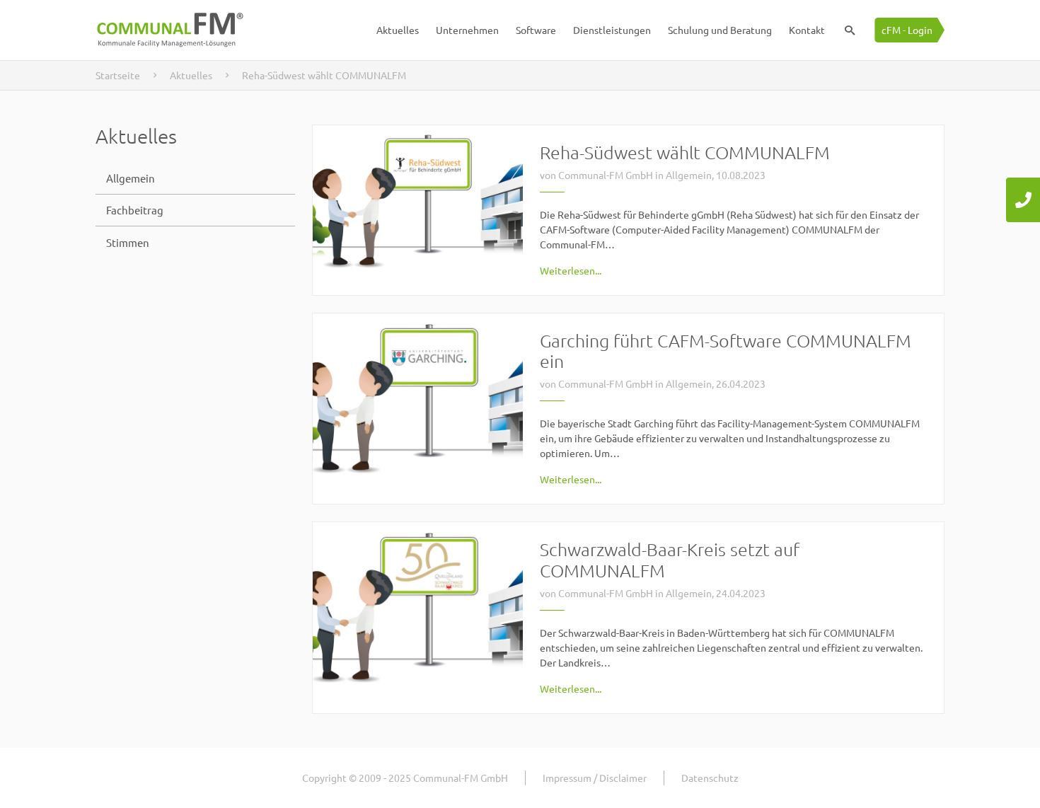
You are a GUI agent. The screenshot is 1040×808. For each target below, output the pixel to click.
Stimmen (127, 242)
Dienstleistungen (612, 29)
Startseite (118, 75)
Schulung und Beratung (720, 29)
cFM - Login (907, 29)
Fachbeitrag (134, 210)
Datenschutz (710, 777)
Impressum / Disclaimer (595, 777)
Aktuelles (397, 29)
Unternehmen (467, 29)
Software (536, 29)
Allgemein (130, 178)
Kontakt (807, 29)
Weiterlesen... (570, 270)
